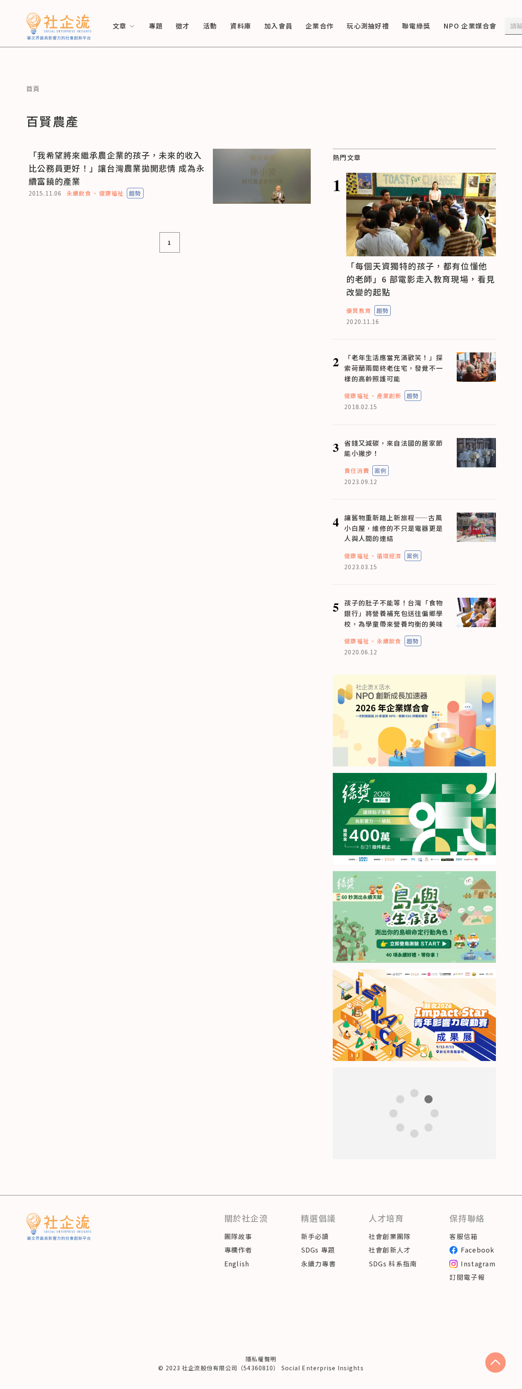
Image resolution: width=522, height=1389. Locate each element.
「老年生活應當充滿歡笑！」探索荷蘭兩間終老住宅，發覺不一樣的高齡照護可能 (393, 367)
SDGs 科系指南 (393, 1263)
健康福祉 (111, 193)
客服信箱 (463, 1236)
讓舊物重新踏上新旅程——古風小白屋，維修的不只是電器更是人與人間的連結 (393, 528)
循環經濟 (389, 556)
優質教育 (358, 310)
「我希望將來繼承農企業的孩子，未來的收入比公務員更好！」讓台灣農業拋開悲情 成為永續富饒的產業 (117, 168)
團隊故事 (238, 1236)
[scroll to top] (495, 1362)
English (237, 1263)
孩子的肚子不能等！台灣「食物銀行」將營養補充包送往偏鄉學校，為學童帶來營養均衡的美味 (393, 613)
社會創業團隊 (390, 1236)
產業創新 (389, 396)
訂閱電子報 (466, 1277)
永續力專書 (318, 1263)
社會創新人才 (390, 1250)
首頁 (33, 88)
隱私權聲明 (261, 1359)
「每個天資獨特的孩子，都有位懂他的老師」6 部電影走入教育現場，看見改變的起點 (420, 279)
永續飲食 (78, 193)
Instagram (478, 1263)
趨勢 (135, 193)
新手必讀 (315, 1236)
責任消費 (356, 471)
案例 (380, 471)
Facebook (477, 1250)
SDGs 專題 (318, 1250)
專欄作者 (238, 1250)
